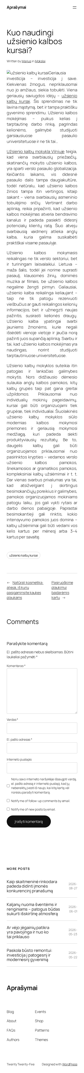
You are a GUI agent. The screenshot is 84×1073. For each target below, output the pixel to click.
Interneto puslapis (19, 759)
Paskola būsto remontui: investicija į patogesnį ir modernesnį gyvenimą (29, 955)
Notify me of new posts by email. (33, 809)
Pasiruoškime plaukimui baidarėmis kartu (62, 590)
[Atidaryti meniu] (74, 7)
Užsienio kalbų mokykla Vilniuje (36, 151)
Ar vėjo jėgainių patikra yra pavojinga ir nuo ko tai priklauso (28, 932)
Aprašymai (16, 7)
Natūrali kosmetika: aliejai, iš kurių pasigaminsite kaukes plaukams (25, 590)
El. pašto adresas (19, 739)
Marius (26, 61)
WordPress (69, 1064)
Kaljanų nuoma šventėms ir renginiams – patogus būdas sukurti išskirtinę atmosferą (33, 909)
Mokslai (40, 61)
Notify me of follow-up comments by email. (40, 801)
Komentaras (16, 666)
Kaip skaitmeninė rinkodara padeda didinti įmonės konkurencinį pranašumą (32, 886)
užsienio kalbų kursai (23, 555)
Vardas (12, 719)
